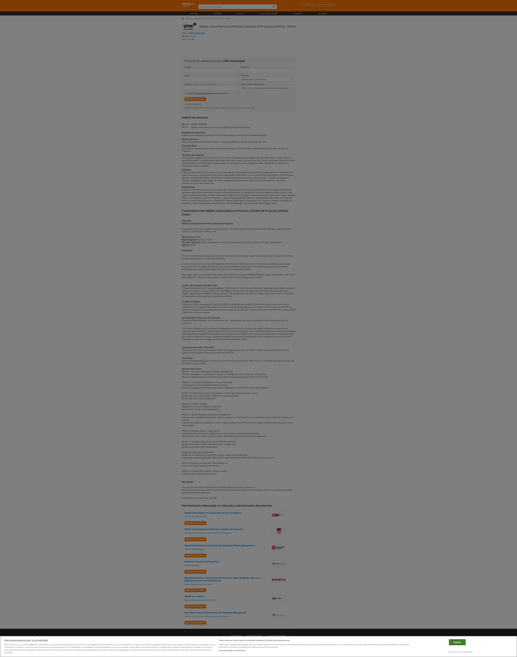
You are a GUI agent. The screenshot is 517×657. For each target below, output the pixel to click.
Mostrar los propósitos (461, 651)
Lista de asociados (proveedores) (232, 650)
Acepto (457, 642)
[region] (258, 646)
